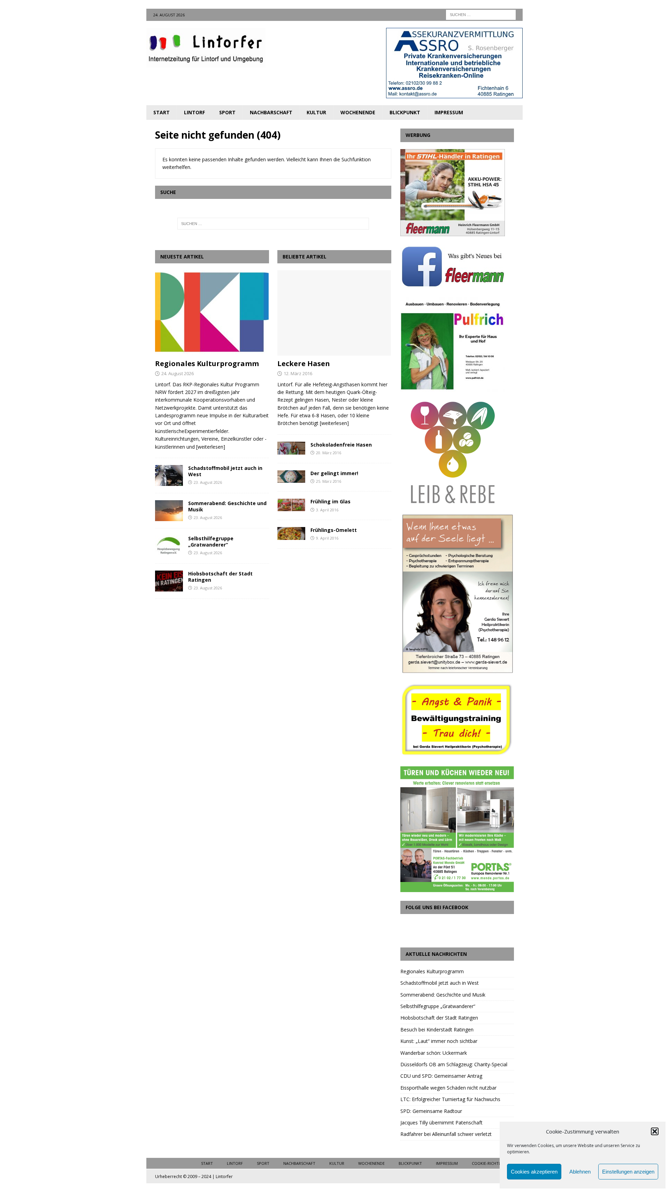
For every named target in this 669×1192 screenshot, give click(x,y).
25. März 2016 (328, 481)
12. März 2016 (298, 373)
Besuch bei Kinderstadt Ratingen (437, 1029)
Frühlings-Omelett (333, 530)
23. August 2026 (208, 482)
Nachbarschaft (271, 112)
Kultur (316, 112)
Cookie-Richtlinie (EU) (494, 1163)
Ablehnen (580, 1172)
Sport (227, 112)
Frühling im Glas (330, 501)
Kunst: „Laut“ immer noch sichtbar (438, 1041)
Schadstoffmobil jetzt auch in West (225, 471)
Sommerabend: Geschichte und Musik (227, 506)
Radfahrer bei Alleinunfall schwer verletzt (446, 1134)
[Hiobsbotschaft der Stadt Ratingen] (169, 581)
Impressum (449, 112)
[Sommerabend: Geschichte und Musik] (169, 510)
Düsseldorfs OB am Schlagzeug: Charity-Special (453, 1064)
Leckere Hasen (303, 363)
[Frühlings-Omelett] (291, 533)
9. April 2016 (327, 538)
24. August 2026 (177, 373)
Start (161, 112)
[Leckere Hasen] (334, 313)
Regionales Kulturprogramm (207, 363)
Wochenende (357, 112)
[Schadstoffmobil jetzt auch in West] (169, 475)
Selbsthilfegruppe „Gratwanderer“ (210, 541)
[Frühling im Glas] (291, 504)
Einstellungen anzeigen (628, 1172)
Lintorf (194, 112)
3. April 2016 (327, 509)
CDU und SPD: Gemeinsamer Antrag (441, 1076)
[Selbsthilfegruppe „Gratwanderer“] (169, 545)
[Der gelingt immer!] (291, 476)
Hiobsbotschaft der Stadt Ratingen (220, 576)
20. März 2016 (328, 452)
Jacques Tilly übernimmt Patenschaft (441, 1122)
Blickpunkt (405, 112)
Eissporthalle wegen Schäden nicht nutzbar (448, 1087)
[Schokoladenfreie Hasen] (291, 448)
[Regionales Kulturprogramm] (212, 313)
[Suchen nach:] (481, 14)
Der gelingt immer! (334, 473)
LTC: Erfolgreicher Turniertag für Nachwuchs (450, 1099)
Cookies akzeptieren (534, 1172)
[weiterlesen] (210, 446)
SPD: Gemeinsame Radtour (431, 1111)
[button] (654, 1131)
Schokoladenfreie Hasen (341, 444)
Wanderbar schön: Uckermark (433, 1053)
